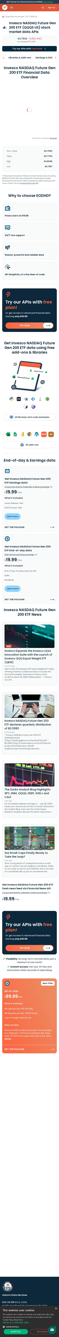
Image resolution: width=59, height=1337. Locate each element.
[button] (29, 1322)
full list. (8, 1038)
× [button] (56, 1309)
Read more (18, 1320)
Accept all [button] (16, 1331)
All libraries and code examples (31, 417)
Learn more (48, 2)
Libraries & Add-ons (20, 57)
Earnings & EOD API (46, 57)
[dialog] (29, 1321)
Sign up (51, 7)
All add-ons (32, 444)
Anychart (53, 138)
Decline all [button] (42, 1331)
